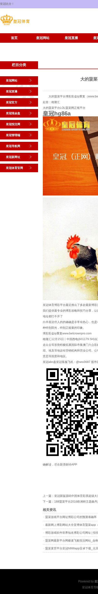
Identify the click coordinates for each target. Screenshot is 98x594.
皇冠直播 (71, 38)
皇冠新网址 (14, 45)
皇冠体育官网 (43, 45)
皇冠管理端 (13, 135)
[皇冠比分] (15, 25)
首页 (14, 38)
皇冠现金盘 (13, 113)
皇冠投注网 (13, 124)
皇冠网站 (42, 38)
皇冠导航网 (13, 146)
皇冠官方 (11, 102)
